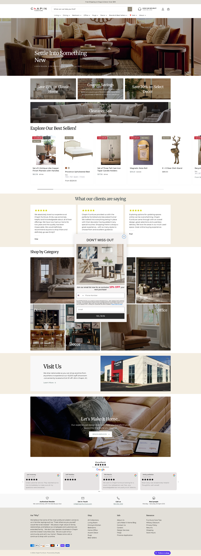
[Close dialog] (124, 236)
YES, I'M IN (100, 316)
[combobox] (80, 295)
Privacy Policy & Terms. (116, 304)
